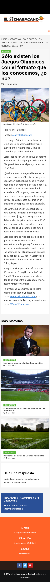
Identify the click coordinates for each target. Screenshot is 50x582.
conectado (30, 479)
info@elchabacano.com (25, 532)
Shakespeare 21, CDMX (25, 543)
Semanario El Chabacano (23, 296)
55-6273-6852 (25, 553)
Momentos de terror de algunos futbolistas (23, 456)
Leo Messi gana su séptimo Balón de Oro (23, 363)
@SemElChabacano (22, 135)
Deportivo (6, 51)
